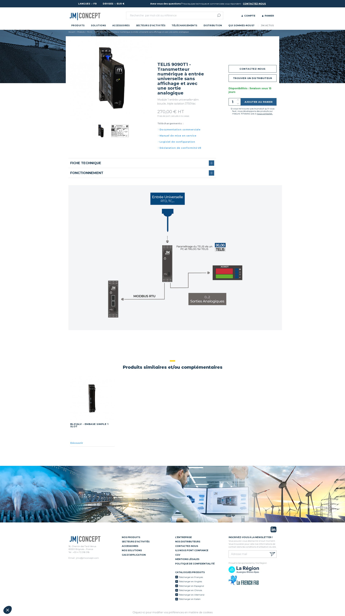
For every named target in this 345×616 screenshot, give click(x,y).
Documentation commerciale (180, 129)
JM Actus (267, 25)
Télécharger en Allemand (191, 594)
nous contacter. (265, 113)
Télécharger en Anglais (190, 581)
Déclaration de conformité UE (180, 147)
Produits (78, 25)
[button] (7, 610)
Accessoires (121, 25)
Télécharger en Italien (190, 599)
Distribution (213, 25)
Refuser (16, 597)
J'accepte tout (41, 597)
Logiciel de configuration (177, 141)
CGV (177, 555)
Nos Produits (131, 537)
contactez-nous (254, 3)
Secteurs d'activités (150, 25)
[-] (238, 104)
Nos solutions (132, 550)
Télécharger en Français (191, 577)
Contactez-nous (186, 546)
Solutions (98, 25)
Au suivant (66, 597)
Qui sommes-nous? (241, 25)
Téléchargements (184, 25)
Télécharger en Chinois (190, 590)
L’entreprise (183, 537)
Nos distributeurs (187, 541)
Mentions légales (187, 559)
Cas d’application (134, 555)
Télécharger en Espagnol (191, 586)
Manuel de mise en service (178, 135)
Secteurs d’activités (136, 541)
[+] (238, 100)
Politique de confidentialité (195, 563)
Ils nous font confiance (191, 550)
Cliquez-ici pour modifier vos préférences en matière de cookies (173, 612)
